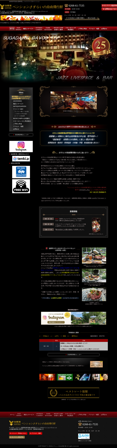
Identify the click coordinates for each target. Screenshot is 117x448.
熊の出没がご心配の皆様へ (64, 229)
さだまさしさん (84, 190)
